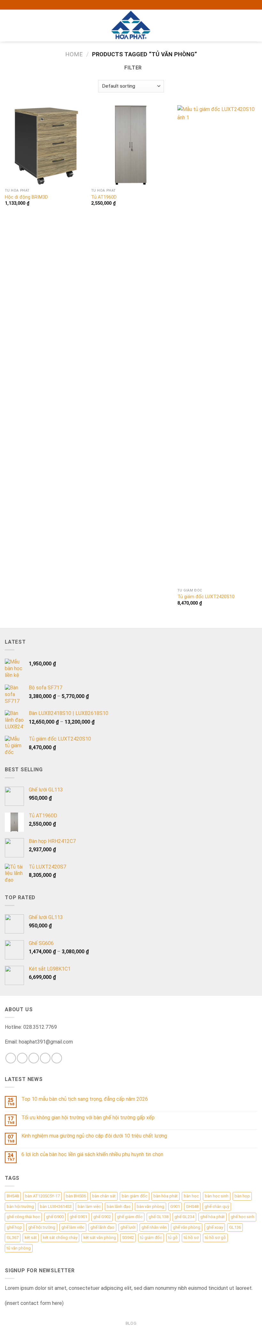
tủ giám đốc (151, 1237)
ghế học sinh (242, 1216)
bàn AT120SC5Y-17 (42, 1196)
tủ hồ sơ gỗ (215, 1237)
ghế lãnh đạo (102, 1227)
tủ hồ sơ (191, 1237)
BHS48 (13, 1196)
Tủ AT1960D (104, 197)
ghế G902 (102, 1216)
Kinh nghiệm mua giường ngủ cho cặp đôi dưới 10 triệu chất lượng (94, 1136)
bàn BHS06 (76, 1196)
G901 (175, 1206)
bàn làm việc (89, 1206)
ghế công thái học (23, 1216)
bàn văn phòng (150, 1206)
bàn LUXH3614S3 (56, 1206)
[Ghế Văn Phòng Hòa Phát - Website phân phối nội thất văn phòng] (131, 26)
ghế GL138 (158, 1216)
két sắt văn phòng (99, 1237)
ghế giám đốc (130, 1216)
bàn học (191, 1196)
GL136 (235, 1227)
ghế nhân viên (154, 1227)
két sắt (31, 1237)
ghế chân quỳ (216, 1206)
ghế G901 (78, 1216)
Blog (131, 1323)
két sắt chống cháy (60, 1237)
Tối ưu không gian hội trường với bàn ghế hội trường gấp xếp (88, 1118)
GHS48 (192, 1206)
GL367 (13, 1237)
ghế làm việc (72, 1227)
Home (74, 54)
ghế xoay (214, 1227)
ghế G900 (55, 1216)
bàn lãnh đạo (119, 1206)
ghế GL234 (184, 1216)
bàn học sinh (216, 1196)
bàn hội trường (20, 1206)
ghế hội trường (41, 1227)
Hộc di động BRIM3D (26, 197)
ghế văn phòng (186, 1227)
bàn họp (242, 1196)
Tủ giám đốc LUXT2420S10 (206, 597)
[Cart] (254, 26)
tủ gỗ (173, 1237)
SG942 (128, 1237)
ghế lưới (127, 1227)
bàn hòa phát (165, 1196)
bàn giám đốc (134, 1196)
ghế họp (14, 1227)
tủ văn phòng (19, 1248)
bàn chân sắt (104, 1196)
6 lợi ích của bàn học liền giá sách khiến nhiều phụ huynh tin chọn (92, 1154)
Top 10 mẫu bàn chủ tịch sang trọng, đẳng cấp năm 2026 (84, 1099)
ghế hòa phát (212, 1216)
